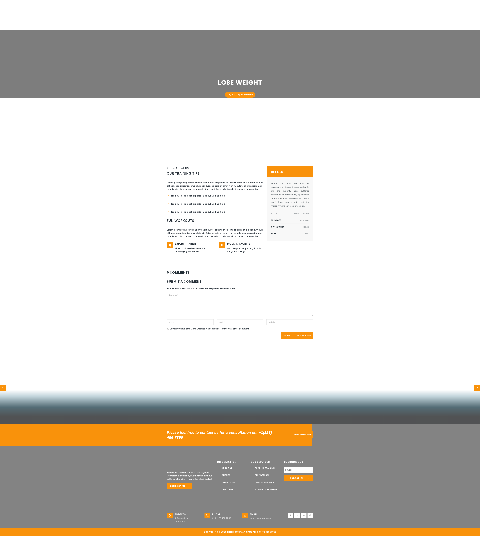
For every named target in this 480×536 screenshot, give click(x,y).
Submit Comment (295, 335)
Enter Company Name (239, 531)
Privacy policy (231, 482)
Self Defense (262, 475)
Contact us (177, 486)
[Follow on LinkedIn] (303, 515)
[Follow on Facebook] (290, 515)
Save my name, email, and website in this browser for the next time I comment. (210, 328)
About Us (227, 468)
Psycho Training (265, 468)
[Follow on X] (297, 515)
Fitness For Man (264, 482)
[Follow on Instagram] (310, 515)
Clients (226, 475)
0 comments (246, 94)
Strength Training (266, 489)
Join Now (300, 434)
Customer (228, 489)
